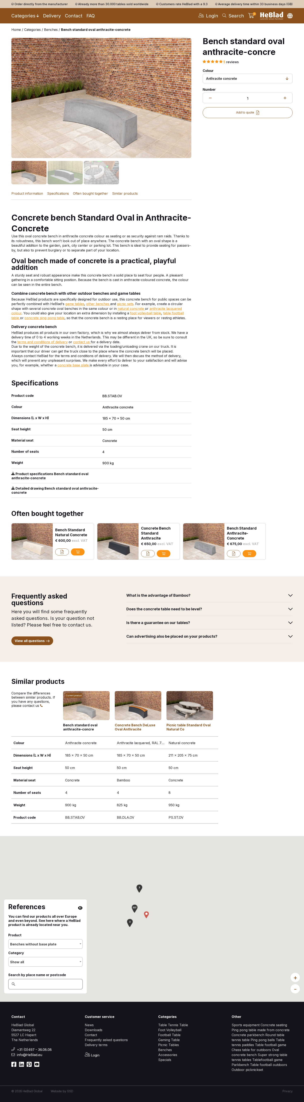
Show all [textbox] (17, 962)
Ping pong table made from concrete (261, 1030)
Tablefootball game (267, 1060)
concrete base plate (73, 365)
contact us (82, 342)
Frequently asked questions (106, 1040)
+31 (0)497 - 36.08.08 (34, 1050)
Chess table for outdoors (251, 1050)
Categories (23, 15)
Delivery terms (96, 1045)
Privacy (287, 1091)
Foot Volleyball (169, 1030)
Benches (165, 1050)
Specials (164, 1060)
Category (16, 953)
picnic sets (125, 304)
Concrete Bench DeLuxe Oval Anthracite (135, 727)
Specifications (58, 193)
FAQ (90, 15)
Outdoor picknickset (247, 1070)
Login (94, 1055)
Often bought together (90, 193)
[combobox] (45, 944)
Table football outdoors (268, 1065)
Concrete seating (274, 1025)
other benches (98, 304)
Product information (27, 193)
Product (15, 935)
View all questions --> (32, 641)
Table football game (270, 1045)
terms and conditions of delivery (42, 342)
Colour (208, 71)
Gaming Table (169, 1040)
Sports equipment (246, 1025)
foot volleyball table (145, 313)
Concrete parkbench (248, 1035)
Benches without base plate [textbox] (33, 944)
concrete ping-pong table (45, 318)
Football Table (169, 1035)
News (89, 1025)
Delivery (52, 15)
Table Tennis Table (173, 1025)
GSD (70, 1091)
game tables (74, 304)
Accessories (167, 1055)
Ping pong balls (263, 1040)
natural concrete (131, 309)
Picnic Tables (168, 1045)
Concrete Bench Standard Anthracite (156, 533)
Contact (73, 15)
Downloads (93, 1030)
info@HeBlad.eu (29, 1055)
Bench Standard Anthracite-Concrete (242, 533)
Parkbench (240, 1065)
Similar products (125, 193)
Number (209, 89)
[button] (135, 908)
